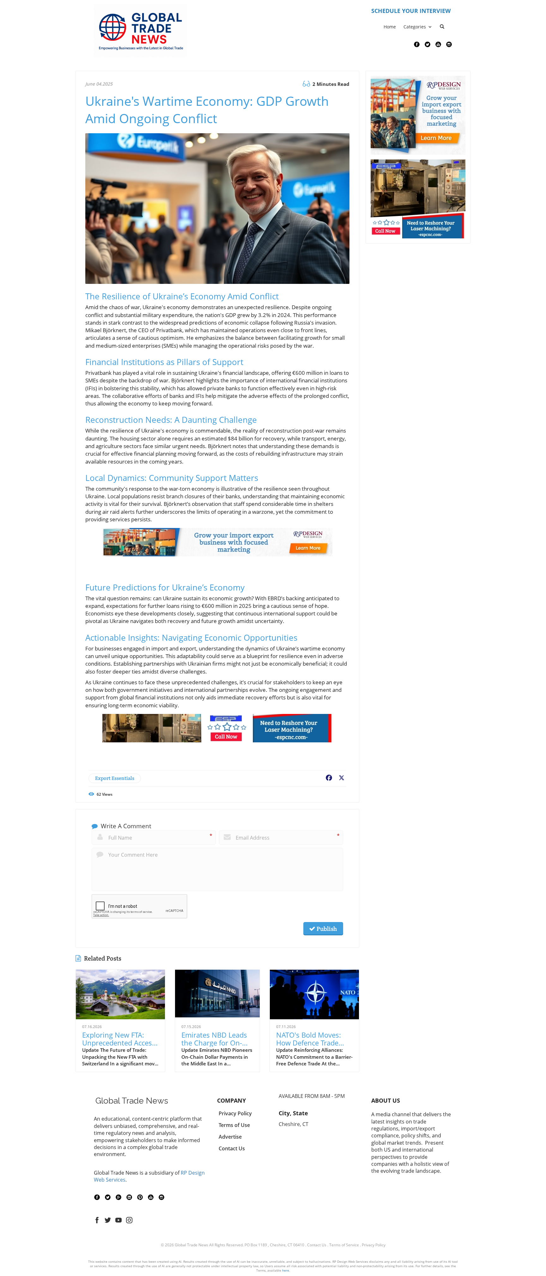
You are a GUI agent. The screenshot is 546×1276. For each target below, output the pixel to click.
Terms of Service (344, 1245)
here (285, 1270)
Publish (326, 928)
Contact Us (316, 1245)
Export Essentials (114, 778)
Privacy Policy (373, 1245)
